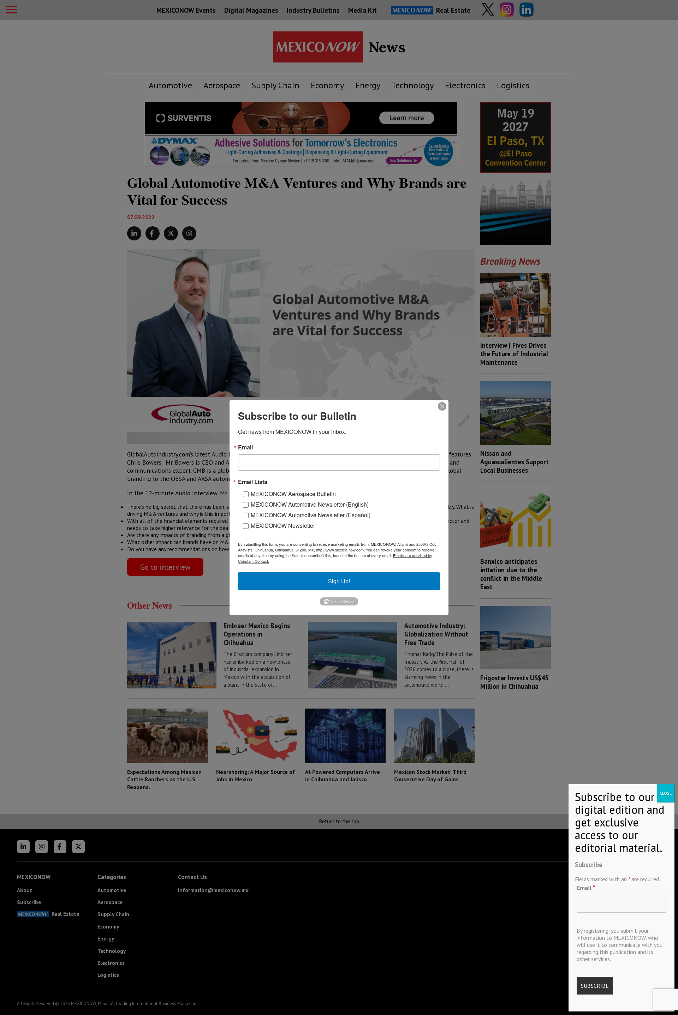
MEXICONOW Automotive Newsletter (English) (310, 504)
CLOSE (666, 793)
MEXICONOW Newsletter (283, 525)
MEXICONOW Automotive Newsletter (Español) (310, 515)
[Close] (442, 406)
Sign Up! (339, 581)
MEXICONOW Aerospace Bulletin (293, 494)
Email (586, 888)
